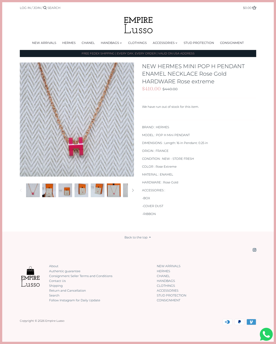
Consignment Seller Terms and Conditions (80, 276)
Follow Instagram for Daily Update (74, 300)
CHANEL (163, 276)
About (53, 266)
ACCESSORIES (167, 290)
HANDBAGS (166, 281)
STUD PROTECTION (171, 295)
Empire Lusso (54, 320)
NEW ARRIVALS (168, 266)
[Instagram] (254, 249)
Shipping (56, 286)
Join (37, 8)
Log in (25, 8)
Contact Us (57, 281)
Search (54, 295)
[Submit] (45, 8)
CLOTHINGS (166, 286)
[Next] (132, 190)
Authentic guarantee (64, 271)
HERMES (163, 271)
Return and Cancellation (67, 290)
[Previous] (21, 190)
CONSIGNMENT (168, 300)
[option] (33, 190)
